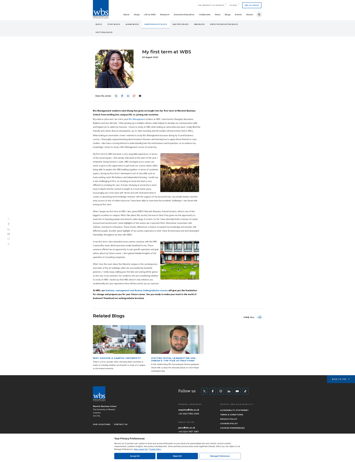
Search (259, 14)
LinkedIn (8, 229)
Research (164, 14)
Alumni (249, 14)
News (217, 14)
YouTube (8, 234)
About (126, 14)
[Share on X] (116, 95)
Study (137, 14)
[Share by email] (140, 95)
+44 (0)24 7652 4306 (188, 413)
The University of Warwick (211, 5)
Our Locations (101, 424)
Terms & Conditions (231, 415)
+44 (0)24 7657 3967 (188, 431)
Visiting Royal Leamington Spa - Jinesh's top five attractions (174, 359)
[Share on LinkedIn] (128, 95)
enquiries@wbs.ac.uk (188, 409)
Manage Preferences (220, 456)
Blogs (227, 14)
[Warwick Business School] (101, 9)
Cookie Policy (155, 449)
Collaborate (204, 14)
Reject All (177, 456)
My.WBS (233, 5)
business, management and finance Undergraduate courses (136, 290)
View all (249, 317)
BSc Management (137, 118)
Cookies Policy (229, 423)
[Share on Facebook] (122, 95)
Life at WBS (150, 14)
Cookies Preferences (232, 428)
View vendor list (141, 449)
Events (238, 14)
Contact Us (120, 424)
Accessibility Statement (234, 410)
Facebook (8, 224)
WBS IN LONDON (252, 5)
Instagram (8, 239)
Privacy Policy (228, 419)
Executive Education (184, 14)
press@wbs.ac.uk (186, 427)
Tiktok (9, 244)
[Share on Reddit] (134, 95)
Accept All (135, 456)
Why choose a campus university (117, 358)
